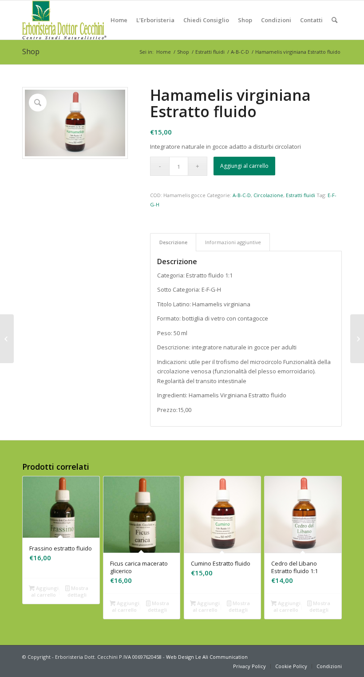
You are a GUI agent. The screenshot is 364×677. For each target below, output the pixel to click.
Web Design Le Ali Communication (207, 656)
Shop (31, 51)
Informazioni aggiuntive (233, 242)
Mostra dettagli (78, 591)
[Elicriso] (7, 338)
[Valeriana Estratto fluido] (357, 338)
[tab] (173, 242)
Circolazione (268, 195)
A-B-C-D (240, 51)
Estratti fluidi (210, 51)
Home (163, 51)
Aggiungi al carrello (244, 166)
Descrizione (173, 242)
